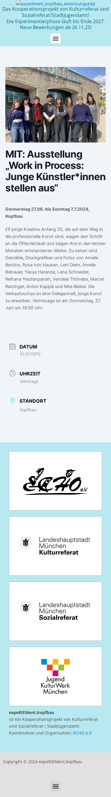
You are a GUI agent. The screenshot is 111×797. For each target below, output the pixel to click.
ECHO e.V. (82, 733)
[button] (55, 38)
